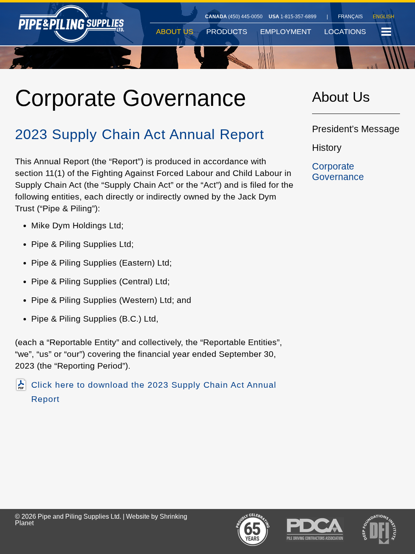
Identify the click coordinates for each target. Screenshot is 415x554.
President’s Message (356, 129)
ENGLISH (383, 16)
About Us (341, 98)
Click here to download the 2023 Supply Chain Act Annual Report (153, 392)
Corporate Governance (338, 171)
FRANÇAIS (350, 16)
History (327, 147)
